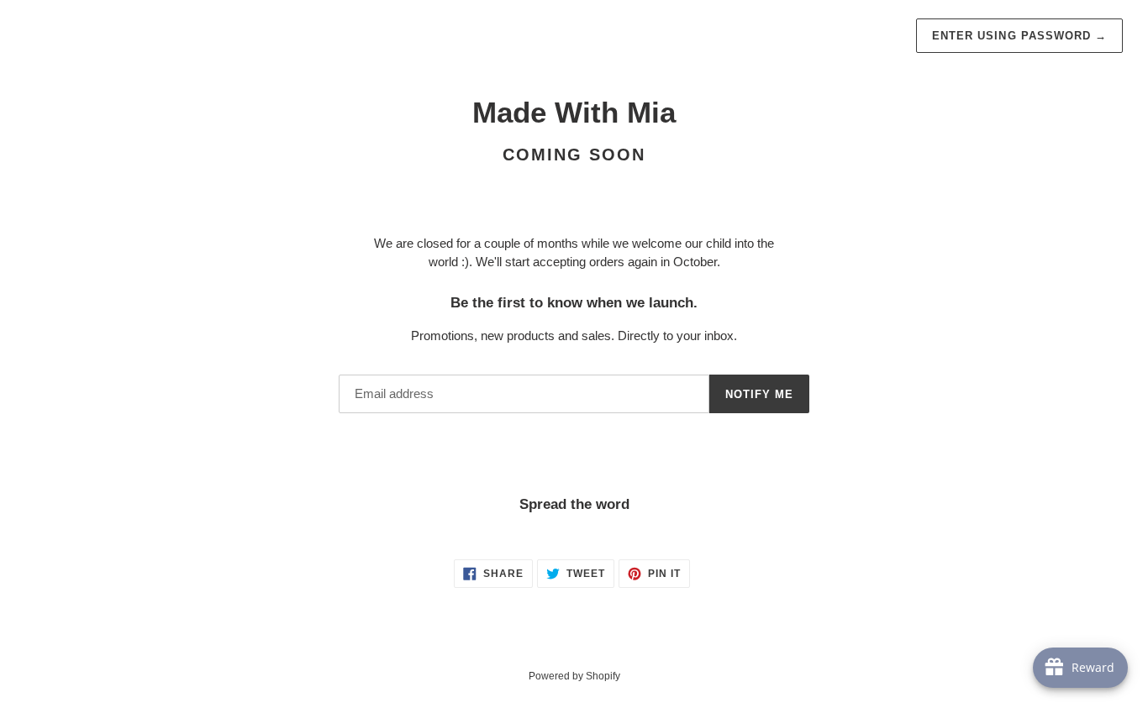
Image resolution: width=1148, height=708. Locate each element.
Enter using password (1019, 35)
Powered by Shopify (574, 676)
